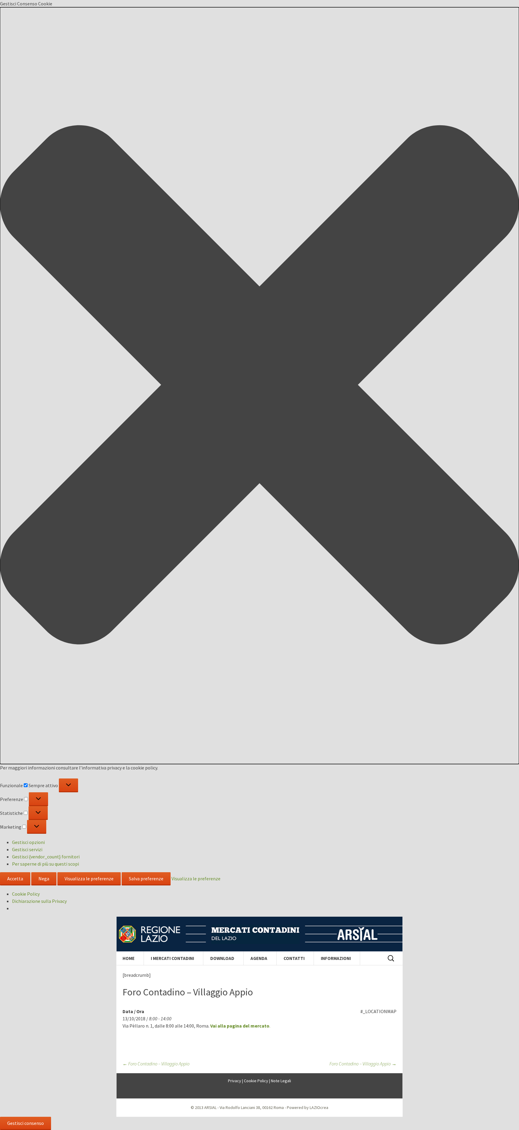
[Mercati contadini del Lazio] (259, 934)
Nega (43, 879)
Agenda (258, 958)
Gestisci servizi (27, 849)
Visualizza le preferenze (89, 879)
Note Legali (281, 1080)
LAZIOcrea (319, 1107)
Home (129, 958)
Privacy (234, 1080)
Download (222, 958)
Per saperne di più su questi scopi (45, 864)
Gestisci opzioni (28, 842)
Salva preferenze (146, 879)
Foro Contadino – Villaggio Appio (156, 1064)
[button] (259, 385)
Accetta (15, 879)
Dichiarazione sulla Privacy (39, 901)
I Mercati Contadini (172, 958)
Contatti (294, 958)
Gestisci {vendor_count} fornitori (46, 857)
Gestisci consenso (25, 1123)
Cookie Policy (26, 894)
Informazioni (336, 958)
